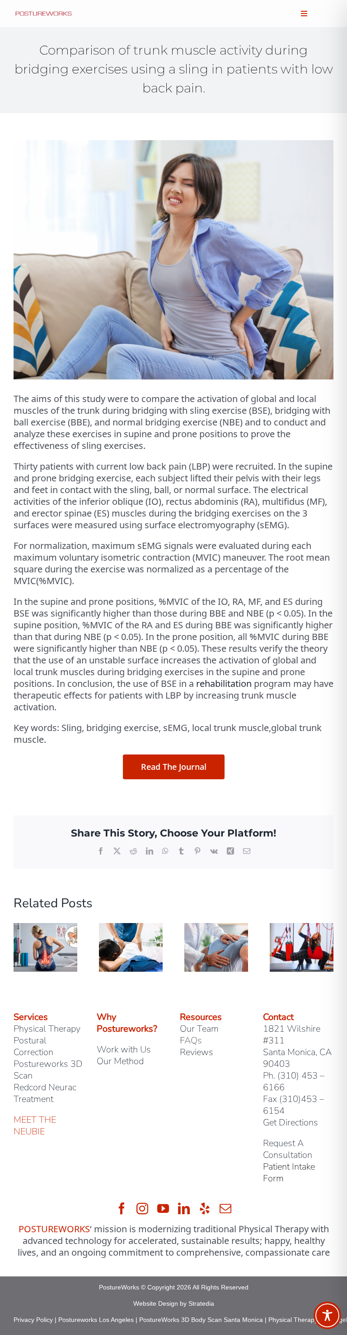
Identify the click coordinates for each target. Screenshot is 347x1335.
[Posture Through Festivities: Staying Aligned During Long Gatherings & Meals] (301, 929)
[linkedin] (184, 1208)
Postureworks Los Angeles (96, 1319)
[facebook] (121, 1208)
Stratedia (201, 1303)
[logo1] (44, 14)
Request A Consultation (287, 1149)
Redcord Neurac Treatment (45, 1093)
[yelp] (205, 1208)
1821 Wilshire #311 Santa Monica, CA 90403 (297, 1046)
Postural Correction (33, 1046)
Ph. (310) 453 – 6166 (293, 1081)
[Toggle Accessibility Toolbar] (327, 1315)
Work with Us (124, 1049)
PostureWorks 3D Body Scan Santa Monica (201, 1319)
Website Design (155, 1303)
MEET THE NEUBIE (35, 1126)
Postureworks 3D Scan (48, 1070)
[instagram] (142, 1208)
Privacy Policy (33, 1319)
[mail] (225, 1208)
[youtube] (163, 1208)
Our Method (120, 1061)
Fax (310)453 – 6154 (293, 1105)
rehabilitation (224, 683)
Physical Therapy (47, 1029)
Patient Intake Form (289, 1172)
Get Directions (290, 1122)
